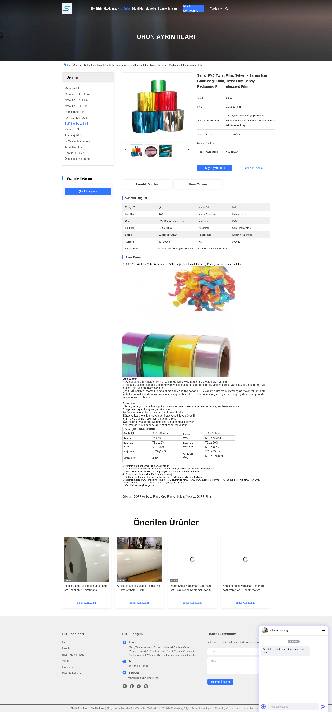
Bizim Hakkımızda (107, 8)
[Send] (323, 706)
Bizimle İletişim (167, 8)
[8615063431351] (138, 687)
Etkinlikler (137, 8)
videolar (151, 8)
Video (66, 660)
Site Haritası (97, 708)
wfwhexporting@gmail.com (143, 677)
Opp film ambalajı (172, 496)
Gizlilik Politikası (79, 708)
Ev (93, 8)
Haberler (67, 667)
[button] (68, 567)
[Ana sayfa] (67, 8)
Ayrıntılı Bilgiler (146, 184)
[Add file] (263, 706)
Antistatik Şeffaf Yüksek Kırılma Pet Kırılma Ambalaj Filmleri (138, 587)
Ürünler (125, 8)
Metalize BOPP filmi (198, 496)
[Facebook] (131, 687)
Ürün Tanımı (198, 184)
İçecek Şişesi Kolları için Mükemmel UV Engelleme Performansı (86, 587)
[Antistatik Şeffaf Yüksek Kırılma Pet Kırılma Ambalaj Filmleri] (139, 559)
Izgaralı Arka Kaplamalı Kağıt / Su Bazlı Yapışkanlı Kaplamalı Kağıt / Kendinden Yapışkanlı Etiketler (190, 588)
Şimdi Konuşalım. (190, 8)
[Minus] (323, 630)
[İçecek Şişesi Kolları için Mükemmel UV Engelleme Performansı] (86, 559)
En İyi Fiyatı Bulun (214, 168)
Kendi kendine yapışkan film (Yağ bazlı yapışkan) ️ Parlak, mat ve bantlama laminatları (243, 588)
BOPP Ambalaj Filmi (146, 496)
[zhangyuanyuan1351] (146, 687)
